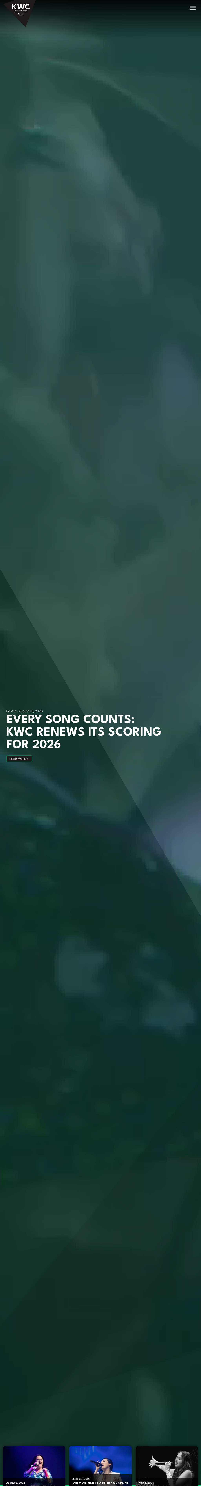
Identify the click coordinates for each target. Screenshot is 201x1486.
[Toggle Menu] (193, 8)
